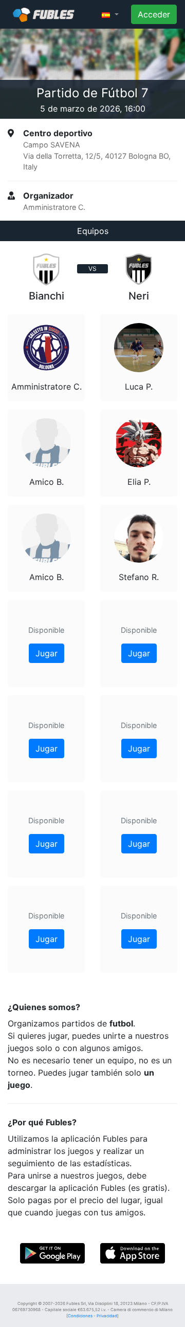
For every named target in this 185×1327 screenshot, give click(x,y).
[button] (110, 14)
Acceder (154, 14)
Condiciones (80, 1315)
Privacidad (107, 1315)
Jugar (46, 653)
